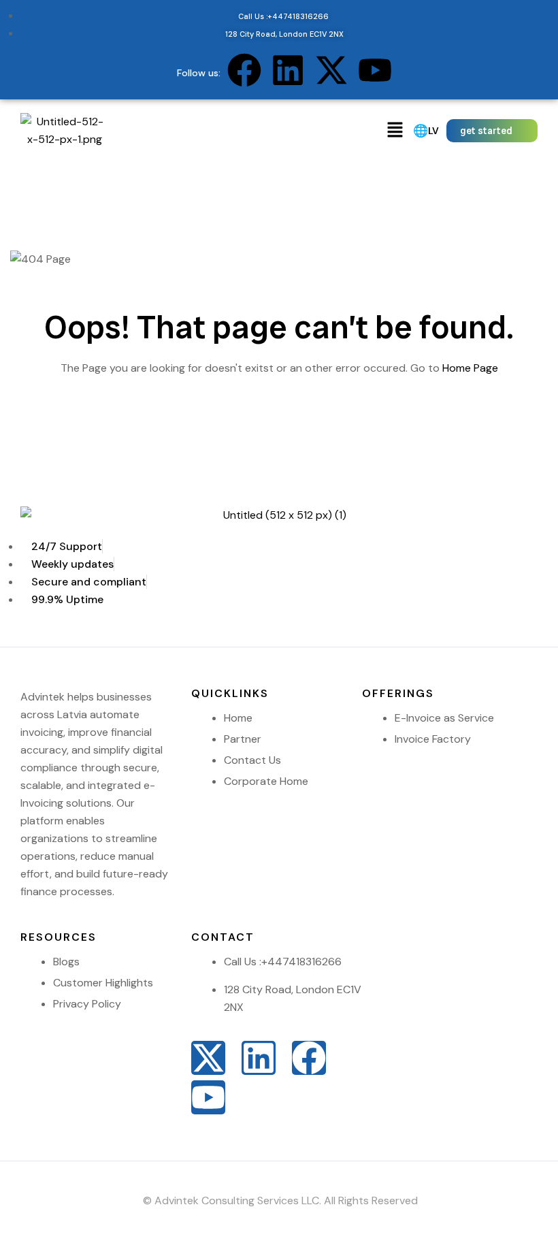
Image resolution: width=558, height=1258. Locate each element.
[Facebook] (244, 70)
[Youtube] (375, 70)
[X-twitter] (331, 70)
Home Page (470, 368)
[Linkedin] (288, 70)
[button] (395, 131)
